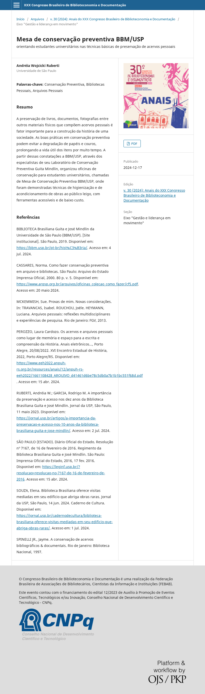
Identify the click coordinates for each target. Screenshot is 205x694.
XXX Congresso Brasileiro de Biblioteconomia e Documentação (75, 5)
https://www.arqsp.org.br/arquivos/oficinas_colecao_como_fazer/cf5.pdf (77, 284)
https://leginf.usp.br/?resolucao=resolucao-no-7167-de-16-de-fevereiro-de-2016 (60, 473)
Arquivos (37, 19)
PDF (133, 143)
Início (20, 19)
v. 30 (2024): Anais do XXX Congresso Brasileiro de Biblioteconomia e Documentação (112, 19)
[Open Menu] (17, 5)
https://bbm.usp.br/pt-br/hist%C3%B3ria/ (51, 247)
